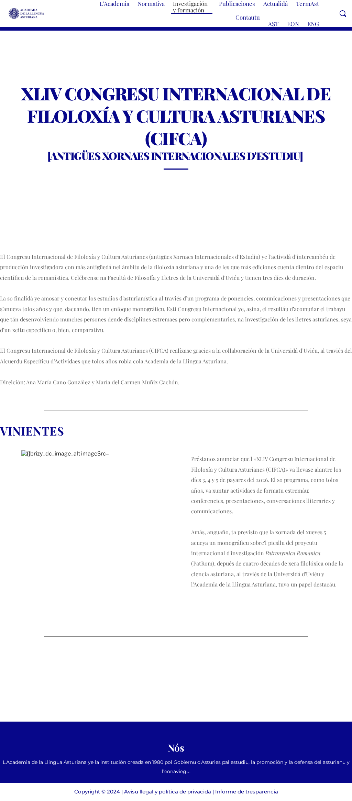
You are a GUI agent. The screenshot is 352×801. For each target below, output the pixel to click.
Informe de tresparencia (246, 791)
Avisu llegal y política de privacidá (167, 791)
